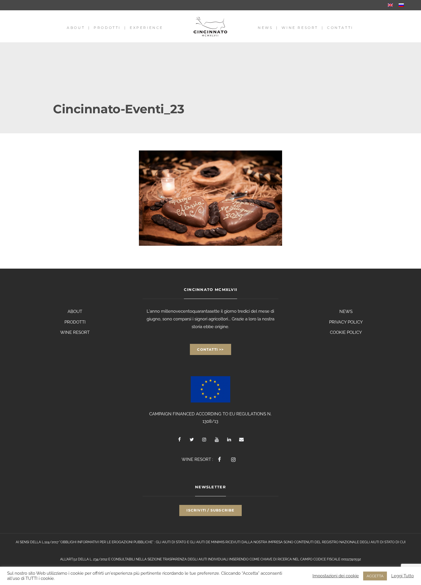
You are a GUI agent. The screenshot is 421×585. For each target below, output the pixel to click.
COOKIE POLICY (346, 332)
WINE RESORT (75, 332)
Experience (146, 27)
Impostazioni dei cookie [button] (335, 575)
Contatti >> (210, 349)
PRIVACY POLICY (346, 322)
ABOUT (75, 311)
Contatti (340, 27)
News (265, 27)
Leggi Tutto (402, 575)
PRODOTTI (75, 322)
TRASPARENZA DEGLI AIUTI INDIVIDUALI (195, 559)
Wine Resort (300, 27)
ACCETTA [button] (375, 576)
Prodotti (107, 27)
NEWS (346, 311)
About (76, 27)
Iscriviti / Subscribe (210, 510)
